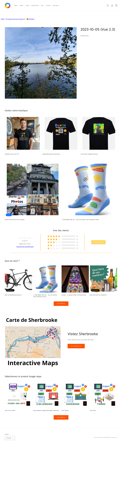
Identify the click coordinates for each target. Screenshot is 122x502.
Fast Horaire (65, 410)
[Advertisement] (57, 473)
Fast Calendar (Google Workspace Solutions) (46, 410)
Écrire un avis (98, 242)
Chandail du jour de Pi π (12, 154)
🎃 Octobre (30, 19)
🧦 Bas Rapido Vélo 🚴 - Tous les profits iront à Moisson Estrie (80, 220)
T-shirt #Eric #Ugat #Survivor (89, 154)
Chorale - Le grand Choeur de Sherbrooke (73, 295)
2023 (2, 19)
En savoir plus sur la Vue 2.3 (15, 19)
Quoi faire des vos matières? (98, 295)
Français (8, 438)
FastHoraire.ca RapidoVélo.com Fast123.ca (107, 437)
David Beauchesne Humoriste (51, 154)
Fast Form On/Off (10, 410)
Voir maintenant (76, 346)
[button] (108, 5)
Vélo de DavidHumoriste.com (13, 295)
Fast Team (93, 410)
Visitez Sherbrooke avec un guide (14, 220)
